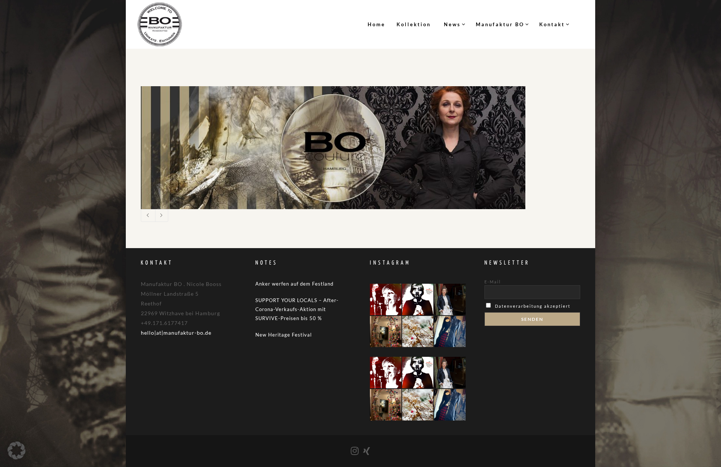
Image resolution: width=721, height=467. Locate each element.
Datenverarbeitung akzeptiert (532, 306)
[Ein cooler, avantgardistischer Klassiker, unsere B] (450, 299)
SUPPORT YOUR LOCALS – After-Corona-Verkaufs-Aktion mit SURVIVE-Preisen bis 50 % (297, 309)
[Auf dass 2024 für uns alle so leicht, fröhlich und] (385, 331)
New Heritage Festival (283, 335)
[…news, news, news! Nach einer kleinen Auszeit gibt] (418, 299)
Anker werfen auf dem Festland (294, 284)
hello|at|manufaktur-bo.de (176, 332)
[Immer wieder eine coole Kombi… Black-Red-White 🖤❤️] (450, 331)
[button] (16, 450)
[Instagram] (355, 450)
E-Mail (492, 281)
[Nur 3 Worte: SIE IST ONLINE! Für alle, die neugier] (385, 299)
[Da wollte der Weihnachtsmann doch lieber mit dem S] (418, 331)
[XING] (367, 450)
